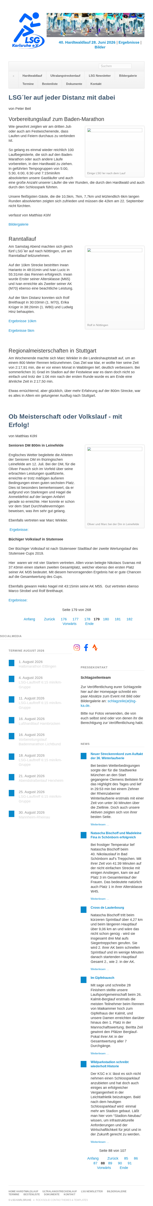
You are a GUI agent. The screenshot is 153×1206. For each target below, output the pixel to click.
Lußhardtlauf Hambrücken (39, 724)
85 (126, 1158)
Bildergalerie (18, 224)
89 (110, 1163)
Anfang (29, 619)
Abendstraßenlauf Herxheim (41, 781)
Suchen (137, 66)
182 (129, 619)
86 (136, 1158)
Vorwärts (69, 624)
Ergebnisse (129, 42)
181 (118, 619)
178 (87, 619)
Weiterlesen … (100, 824)
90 (120, 1163)
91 (130, 1163)
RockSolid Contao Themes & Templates (62, 1200)
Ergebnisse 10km (22, 321)
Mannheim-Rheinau (34, 817)
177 (75, 619)
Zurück (49, 619)
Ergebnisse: (19, 530)
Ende (89, 624)
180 (106, 619)
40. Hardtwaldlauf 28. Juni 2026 (87, 42)
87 (95, 1163)
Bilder (100, 47)
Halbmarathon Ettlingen (37, 666)
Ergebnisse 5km (21, 331)
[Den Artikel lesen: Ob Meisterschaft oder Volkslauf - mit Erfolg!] (114, 484)
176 (64, 619)
